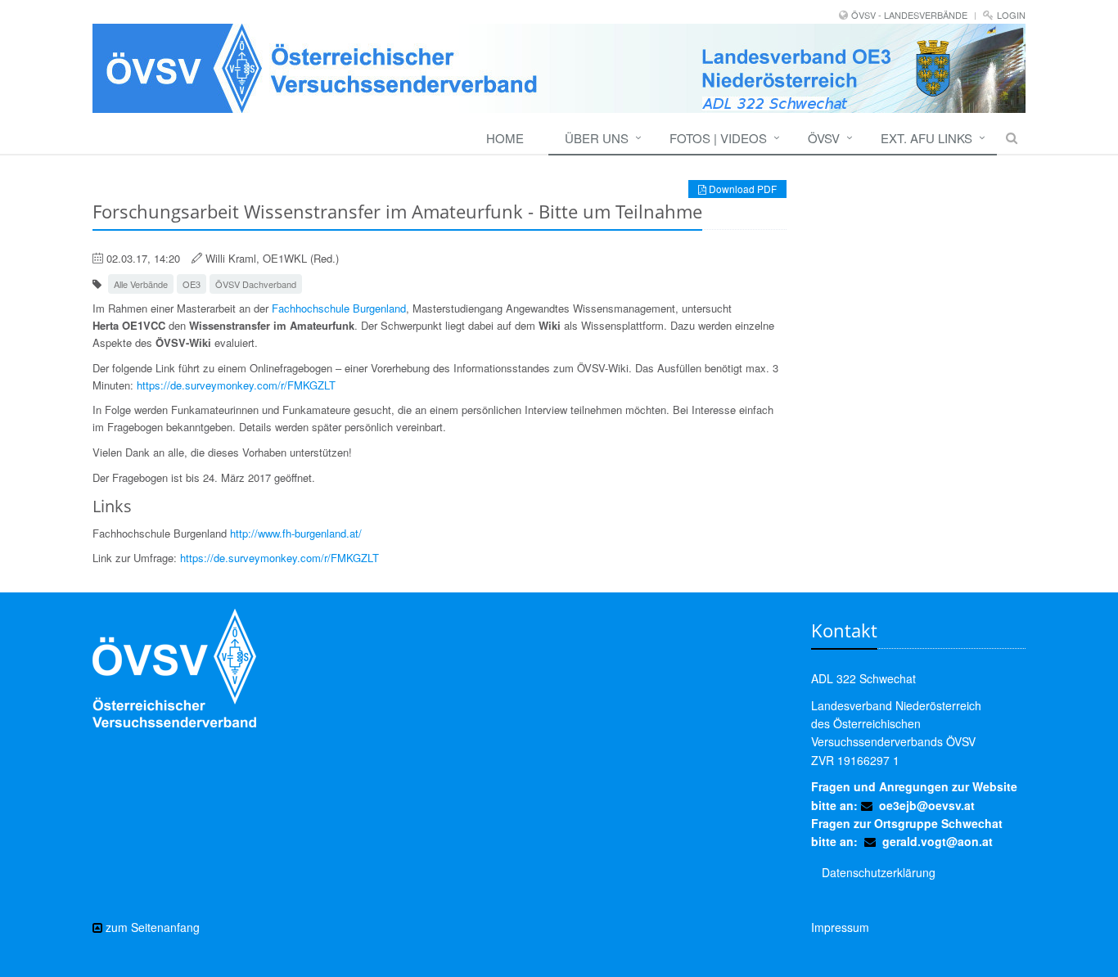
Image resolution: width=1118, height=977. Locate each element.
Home (505, 137)
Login (1011, 14)
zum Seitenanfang (151, 927)
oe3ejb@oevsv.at (927, 805)
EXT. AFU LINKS (926, 137)
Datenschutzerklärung (878, 872)
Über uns (597, 137)
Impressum (840, 927)
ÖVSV (824, 137)
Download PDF (741, 189)
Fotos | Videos (718, 137)
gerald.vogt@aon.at (937, 841)
